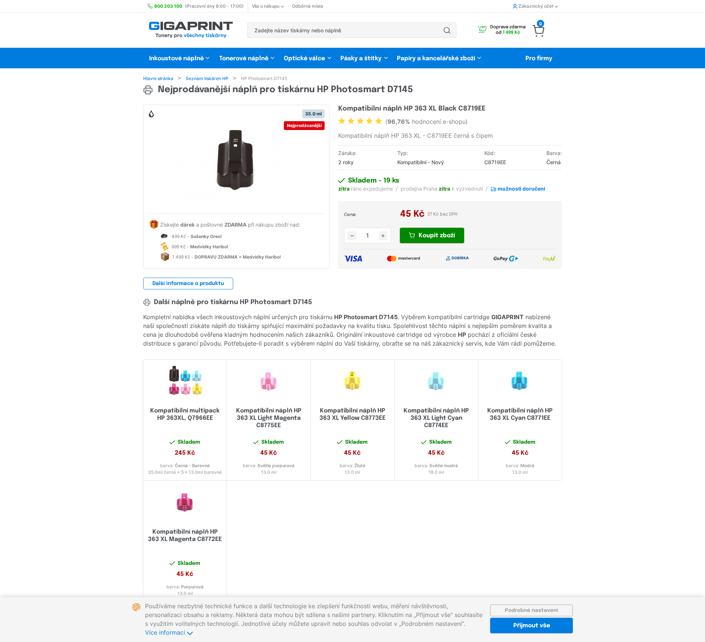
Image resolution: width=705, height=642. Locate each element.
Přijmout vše (531, 626)
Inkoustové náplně (176, 58)
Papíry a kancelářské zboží (437, 58)
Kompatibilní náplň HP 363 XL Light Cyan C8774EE (436, 418)
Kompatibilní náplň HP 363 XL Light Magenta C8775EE (268, 418)
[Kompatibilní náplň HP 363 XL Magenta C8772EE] (185, 502)
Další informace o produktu (188, 283)
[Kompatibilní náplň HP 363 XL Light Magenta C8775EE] (268, 381)
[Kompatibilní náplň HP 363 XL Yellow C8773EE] (352, 381)
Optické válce (304, 58)
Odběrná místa (307, 6)
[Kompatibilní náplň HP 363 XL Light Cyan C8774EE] (436, 381)
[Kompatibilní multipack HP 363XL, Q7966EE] (185, 381)
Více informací (166, 632)
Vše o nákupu (265, 6)
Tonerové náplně (243, 58)
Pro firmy (538, 58)
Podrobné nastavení (531, 610)
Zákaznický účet (535, 6)
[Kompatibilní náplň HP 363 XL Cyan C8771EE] (520, 381)
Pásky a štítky (361, 58)
